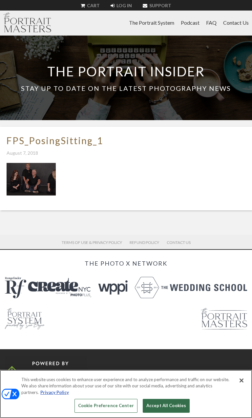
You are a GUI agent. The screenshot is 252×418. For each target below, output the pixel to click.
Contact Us (236, 22)
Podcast (190, 22)
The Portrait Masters (27, 22)
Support (159, 5)
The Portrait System (151, 22)
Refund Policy (144, 242)
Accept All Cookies (166, 405)
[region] (126, 394)
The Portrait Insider (126, 71)
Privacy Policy (54, 392)
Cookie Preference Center (106, 405)
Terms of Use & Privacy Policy (92, 242)
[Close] (241, 380)
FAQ (211, 22)
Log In (124, 5)
